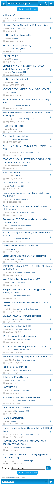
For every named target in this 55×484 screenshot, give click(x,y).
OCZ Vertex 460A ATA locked (16, 407)
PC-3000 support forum (21, 106)
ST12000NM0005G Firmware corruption (22, 316)
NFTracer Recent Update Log (17, 45)
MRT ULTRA (9, 15)
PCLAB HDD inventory (13, 418)
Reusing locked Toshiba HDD (17, 326)
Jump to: (6, 468)
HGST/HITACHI (10, 387)
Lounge (16, 59)
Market (16, 38)
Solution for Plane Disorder (16, 377)
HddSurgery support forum (30, 152)
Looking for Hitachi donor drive (17, 35)
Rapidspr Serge (10, 55)
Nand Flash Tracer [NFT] (15, 367)
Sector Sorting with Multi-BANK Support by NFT (25, 256)
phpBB (11, 477)
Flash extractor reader (13, 126)
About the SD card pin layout (16, 136)
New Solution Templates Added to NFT (21, 279)
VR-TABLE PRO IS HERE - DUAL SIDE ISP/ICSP (26, 89)
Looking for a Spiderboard (15, 79)
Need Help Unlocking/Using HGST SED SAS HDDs (27, 356)
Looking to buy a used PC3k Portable (20, 245)
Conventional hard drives (25, 212)
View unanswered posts (18, 3)
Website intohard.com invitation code (20, 336)
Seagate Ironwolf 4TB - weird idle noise (21, 397)
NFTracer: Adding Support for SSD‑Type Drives (25, 25)
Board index (8, 481)
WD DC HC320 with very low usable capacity (24, 346)
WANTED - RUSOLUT (13, 172)
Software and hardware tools (21, 225)
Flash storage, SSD (17, 28)
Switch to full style (27, 9)
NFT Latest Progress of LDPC (17, 182)
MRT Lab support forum (21, 18)
